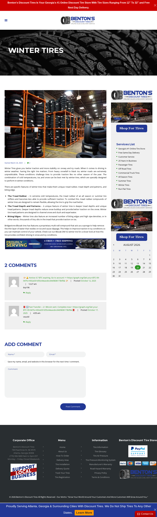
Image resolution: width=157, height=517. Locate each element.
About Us (62, 451)
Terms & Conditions (101, 477)
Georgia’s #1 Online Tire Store (131, 148)
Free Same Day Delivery (129, 152)
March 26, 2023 (17, 163)
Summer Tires (124, 180)
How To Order (62, 455)
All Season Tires (125, 176)
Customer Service (126, 156)
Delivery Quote (62, 468)
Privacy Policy (100, 472)
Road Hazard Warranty (100, 468)
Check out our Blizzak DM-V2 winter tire (60, 231)
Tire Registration (62, 477)
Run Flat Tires (124, 189)
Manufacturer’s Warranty (100, 464)
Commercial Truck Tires (129, 172)
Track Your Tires (62, 472)
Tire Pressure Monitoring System (100, 460)
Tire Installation (63, 464)
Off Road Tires (124, 168)
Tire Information (100, 447)
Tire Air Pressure (100, 455)
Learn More (84, 512)
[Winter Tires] (55, 124)
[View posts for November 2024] (113, 244)
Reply (28, 292)
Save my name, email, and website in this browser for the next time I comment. (43, 361)
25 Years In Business (127, 160)
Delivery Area (63, 460)
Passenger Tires (125, 164)
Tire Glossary (100, 451)
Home (62, 447)
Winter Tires (123, 185)
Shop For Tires (118, 118)
